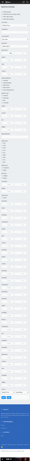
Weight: (4, 127)
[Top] (28, 444)
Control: (4, 71)
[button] (3, 2)
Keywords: (4, 43)
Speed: (3, 57)
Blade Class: (5, 140)
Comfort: (4, 361)
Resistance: (5, 354)
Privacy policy (20, 444)
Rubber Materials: (6, 78)
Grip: (3, 368)
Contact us (3, 428)
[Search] (27, 2)
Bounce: (4, 319)
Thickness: (4, 181)
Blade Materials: (6, 134)
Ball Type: (4, 173)
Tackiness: (4, 201)
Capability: (4, 347)
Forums (2, 425)
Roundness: (5, 291)
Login (2, 435)
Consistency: (5, 222)
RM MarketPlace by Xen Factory (12, 451)
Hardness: (4, 215)
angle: (3, 208)
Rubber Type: (5, 93)
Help (25, 444)
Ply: (3, 120)
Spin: (3, 64)
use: (3, 333)
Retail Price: (5, 50)
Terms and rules (12, 444)
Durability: (4, 249)
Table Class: (5, 195)
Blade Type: (5, 165)
